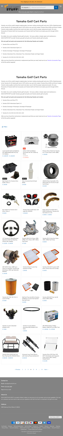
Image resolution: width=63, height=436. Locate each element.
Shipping (58, 426)
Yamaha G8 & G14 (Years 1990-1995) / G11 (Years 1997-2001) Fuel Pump (30, 240)
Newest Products (56, 428)
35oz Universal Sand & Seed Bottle (29, 181)
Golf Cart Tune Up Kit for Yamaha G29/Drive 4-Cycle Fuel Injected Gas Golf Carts (30, 298)
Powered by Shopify (31, 433)
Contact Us (35, 426)
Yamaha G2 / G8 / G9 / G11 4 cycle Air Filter (9, 297)
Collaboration (24, 429)
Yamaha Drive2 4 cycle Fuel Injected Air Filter (30, 267)
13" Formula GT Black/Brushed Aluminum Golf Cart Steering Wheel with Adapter (10, 240)
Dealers (41, 426)
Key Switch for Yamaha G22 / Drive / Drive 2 (9, 210)
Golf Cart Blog (28, 426)
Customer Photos (46, 428)
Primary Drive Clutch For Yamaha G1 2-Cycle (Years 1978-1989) (51, 151)
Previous (17, 369)
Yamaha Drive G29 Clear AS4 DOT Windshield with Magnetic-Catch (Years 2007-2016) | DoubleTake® (51, 357)
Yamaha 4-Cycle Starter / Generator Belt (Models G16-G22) (30, 327)
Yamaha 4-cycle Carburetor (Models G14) (9, 326)
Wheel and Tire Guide (25, 428)
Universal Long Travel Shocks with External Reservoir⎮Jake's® (30, 355)
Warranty (52, 426)
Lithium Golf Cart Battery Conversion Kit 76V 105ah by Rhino (30, 152)
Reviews (10, 426)
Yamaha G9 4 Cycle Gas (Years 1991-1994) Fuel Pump (50, 239)
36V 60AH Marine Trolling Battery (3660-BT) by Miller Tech (51, 326)
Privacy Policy (5, 428)
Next (45, 369)
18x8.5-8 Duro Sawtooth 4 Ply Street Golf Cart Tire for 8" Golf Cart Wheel (50, 182)
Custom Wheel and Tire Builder (35, 429)
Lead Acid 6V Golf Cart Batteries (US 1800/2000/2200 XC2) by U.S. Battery (10, 152)
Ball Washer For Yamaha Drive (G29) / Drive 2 (10, 181)
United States (54, 417)
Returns (46, 426)
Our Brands (4, 426)
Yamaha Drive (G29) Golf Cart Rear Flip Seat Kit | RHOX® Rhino (11, 355)
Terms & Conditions (14, 428)
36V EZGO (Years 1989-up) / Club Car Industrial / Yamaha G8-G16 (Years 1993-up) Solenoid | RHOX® (10, 269)
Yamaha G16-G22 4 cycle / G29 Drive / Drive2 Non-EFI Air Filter (51, 267)
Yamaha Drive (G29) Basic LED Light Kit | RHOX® (31, 210)
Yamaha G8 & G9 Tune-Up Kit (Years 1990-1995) (50, 297)
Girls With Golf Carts (36, 428)
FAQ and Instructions (18, 426)
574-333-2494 (25, 12)
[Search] (56, 7)
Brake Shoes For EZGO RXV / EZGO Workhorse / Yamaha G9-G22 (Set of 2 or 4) (51, 211)
